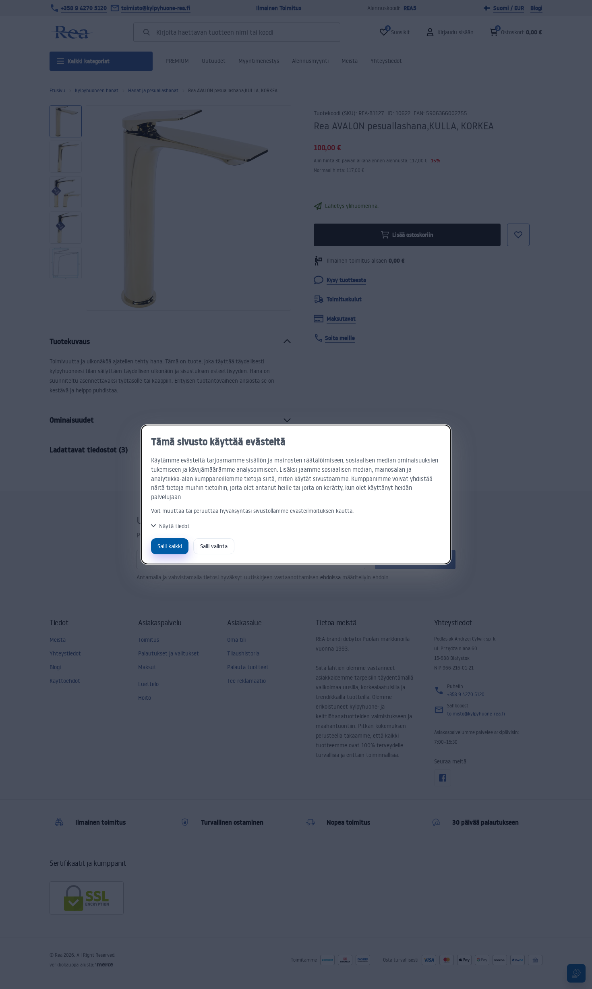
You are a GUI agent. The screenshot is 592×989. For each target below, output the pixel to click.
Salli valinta (214, 546)
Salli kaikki (169, 546)
